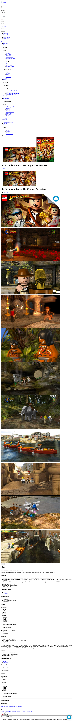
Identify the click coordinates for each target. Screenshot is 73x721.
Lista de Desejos (7, 34)
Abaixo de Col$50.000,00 (12, 92)
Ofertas (8, 53)
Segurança (20, 706)
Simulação (8, 77)
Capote (7, 109)
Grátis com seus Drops (11, 94)
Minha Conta (6, 38)
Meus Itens (5, 33)
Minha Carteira (6, 37)
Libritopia (8, 114)
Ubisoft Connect (10, 66)
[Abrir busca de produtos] (1, 6)
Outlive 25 (8, 115)
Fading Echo (9, 113)
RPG (7, 74)
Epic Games (9, 65)
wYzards (8, 117)
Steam (7, 63)
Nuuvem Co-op (9, 134)
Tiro (7, 75)
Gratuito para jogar (10, 58)
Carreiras (8, 131)
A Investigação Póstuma (11, 106)
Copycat (8, 110)
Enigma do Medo (10, 112)
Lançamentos (9, 54)
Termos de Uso (7, 711)
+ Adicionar (3, 26)
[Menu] (1, 1)
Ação (7, 72)
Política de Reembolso (16, 711)
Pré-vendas (8, 55)
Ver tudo (5, 78)
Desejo (2, 564)
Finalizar (2, 13)
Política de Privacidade (27, 711)
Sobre (7, 130)
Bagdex (8, 108)
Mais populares (9, 57)
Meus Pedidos (6, 36)
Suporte (2, 711)
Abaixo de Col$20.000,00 (12, 90)
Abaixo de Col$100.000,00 (12, 93)
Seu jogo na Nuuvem (11, 132)
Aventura (8, 73)
